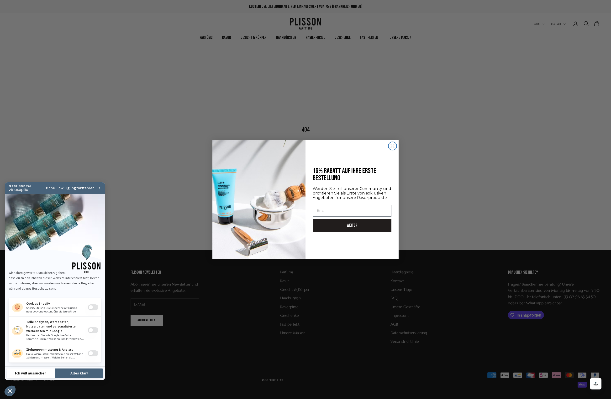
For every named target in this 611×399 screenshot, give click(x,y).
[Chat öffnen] (595, 383)
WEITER (352, 225)
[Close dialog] (392, 146)
